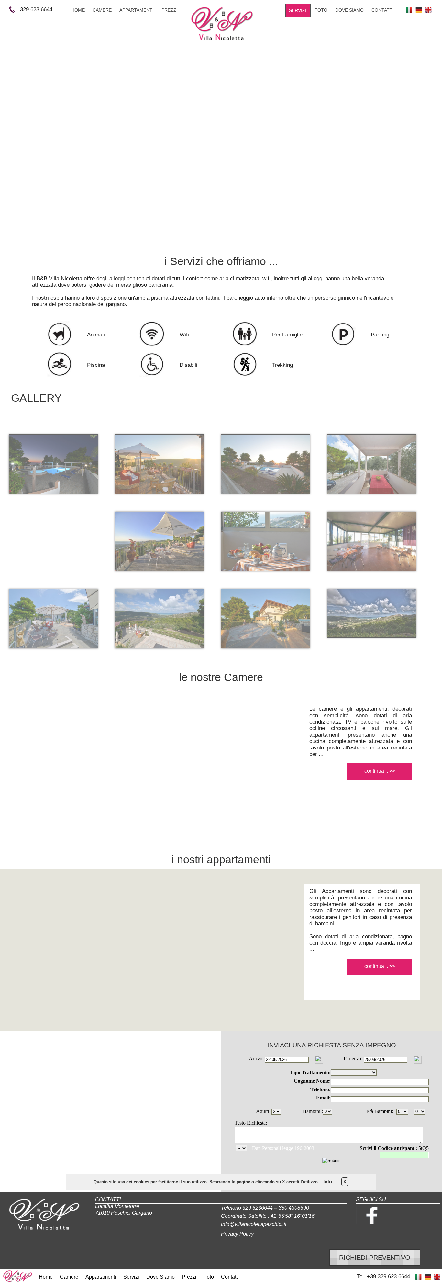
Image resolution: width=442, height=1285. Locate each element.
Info (327, 1181)
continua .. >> (379, 771)
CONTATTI (382, 10)
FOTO (321, 10)
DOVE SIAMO (349, 10)
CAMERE (102, 10)
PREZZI (169, 10)
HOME (78, 10)
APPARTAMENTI (136, 10)
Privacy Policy (237, 1234)
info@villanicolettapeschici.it (253, 1224)
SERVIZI (297, 10)
